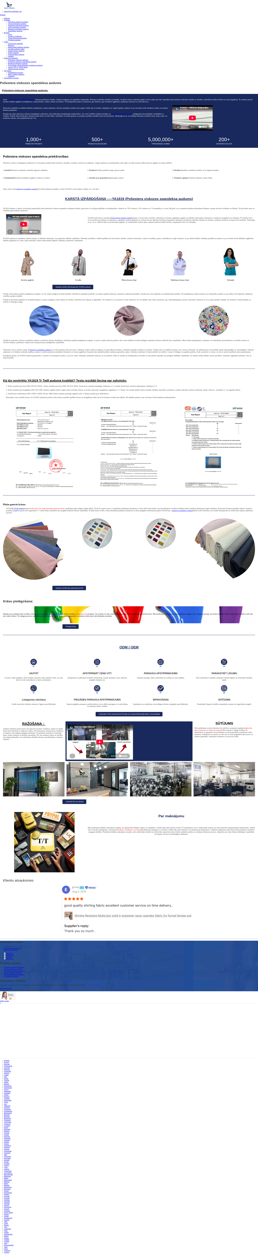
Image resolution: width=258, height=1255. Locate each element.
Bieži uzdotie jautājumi (16, 74)
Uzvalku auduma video (16, 49)
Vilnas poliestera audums (17, 24)
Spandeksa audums (15, 31)
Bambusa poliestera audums (18, 29)
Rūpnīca (11, 45)
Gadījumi (11, 76)
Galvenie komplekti (11, 58)
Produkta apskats (14, 40)
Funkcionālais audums (16, 54)
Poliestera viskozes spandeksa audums (22, 62)
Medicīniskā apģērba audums (18, 47)
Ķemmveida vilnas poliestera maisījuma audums (25, 65)
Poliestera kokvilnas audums (18, 25)
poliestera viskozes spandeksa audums (21, 100)
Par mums (7, 71)
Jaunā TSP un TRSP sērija (18, 67)
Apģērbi (11, 56)
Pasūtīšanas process (15, 72)
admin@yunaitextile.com (13, 11)
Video (6, 42)
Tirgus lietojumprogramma (17, 38)
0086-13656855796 (11, 950)
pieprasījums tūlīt (6, 988)
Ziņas (10, 34)
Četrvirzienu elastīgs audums (121, 114)
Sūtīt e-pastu (4, 1001)
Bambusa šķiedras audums (18, 63)
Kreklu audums (13, 53)
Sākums (7, 18)
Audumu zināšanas (15, 36)
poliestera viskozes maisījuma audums (49, 614)
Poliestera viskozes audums (18, 22)
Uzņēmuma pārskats (15, 44)
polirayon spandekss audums (27, 189)
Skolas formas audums (16, 51)
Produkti (7, 20)
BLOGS (7, 33)
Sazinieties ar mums (11, 78)
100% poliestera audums (17, 27)
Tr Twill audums (18, 508)
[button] (72, 287)
